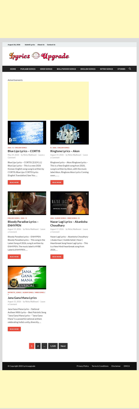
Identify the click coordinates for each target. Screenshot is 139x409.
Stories (121, 69)
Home (13, 69)
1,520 (53, 346)
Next (63, 346)
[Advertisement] (69, 19)
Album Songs (60, 218)
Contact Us (51, 44)
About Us (41, 44)
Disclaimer (116, 366)
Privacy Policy (83, 366)
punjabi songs (27, 69)
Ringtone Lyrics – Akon (65, 151)
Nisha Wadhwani (29, 155)
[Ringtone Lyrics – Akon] (69, 133)
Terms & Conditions (100, 366)
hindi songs (46, 69)
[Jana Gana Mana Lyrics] (27, 278)
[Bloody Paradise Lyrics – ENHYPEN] (27, 203)
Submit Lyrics (30, 44)
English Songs (87, 69)
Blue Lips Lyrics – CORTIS (24, 151)
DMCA (127, 366)
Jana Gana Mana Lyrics (22, 297)
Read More (13, 181)
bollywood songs (66, 69)
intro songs (106, 69)
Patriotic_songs (14, 292)
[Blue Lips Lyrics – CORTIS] (27, 133)
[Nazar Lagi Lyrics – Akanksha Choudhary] (69, 203)
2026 (9, 147)
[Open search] (130, 69)
